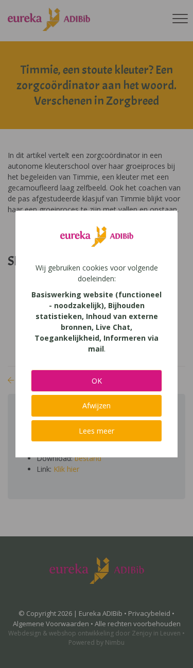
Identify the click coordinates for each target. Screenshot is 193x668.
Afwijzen (96, 405)
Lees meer (96, 431)
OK (97, 381)
